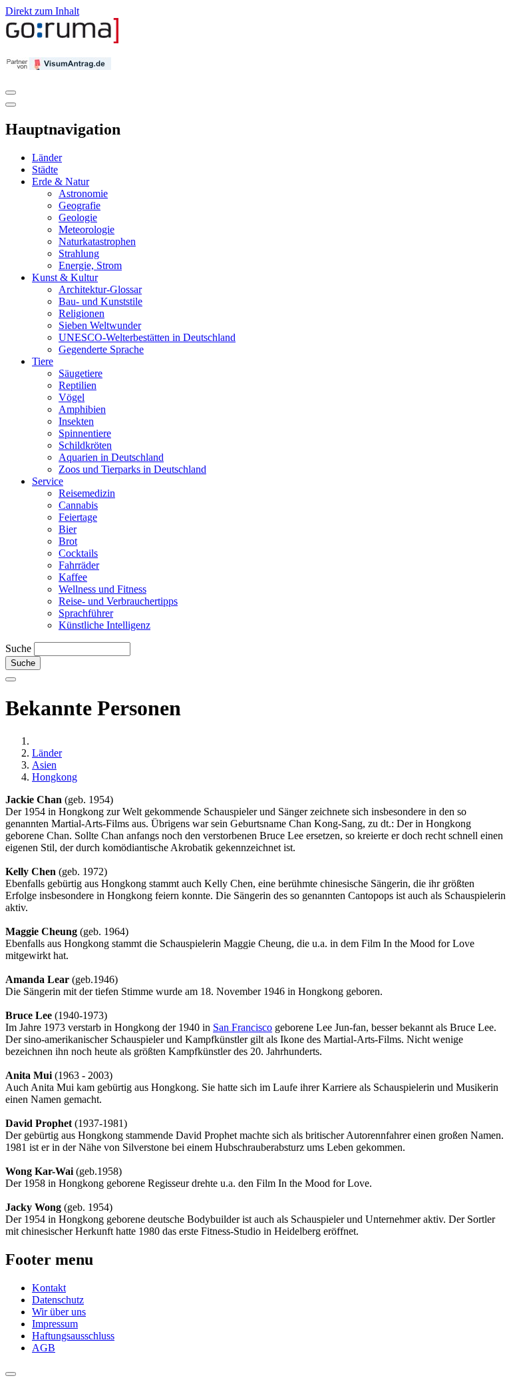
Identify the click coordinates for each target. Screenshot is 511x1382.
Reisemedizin (87, 493)
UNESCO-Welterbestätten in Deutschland (147, 337)
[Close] (10, 105)
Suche (18, 648)
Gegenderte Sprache (101, 349)
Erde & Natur (60, 181)
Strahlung (79, 253)
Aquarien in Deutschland (111, 457)
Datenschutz (58, 1299)
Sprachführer (86, 613)
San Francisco (242, 1027)
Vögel (72, 397)
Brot (68, 541)
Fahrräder (79, 565)
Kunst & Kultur (65, 277)
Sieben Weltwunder (100, 325)
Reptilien (77, 385)
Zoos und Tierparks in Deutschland (132, 469)
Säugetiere (80, 373)
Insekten (76, 421)
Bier (68, 529)
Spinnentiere (85, 433)
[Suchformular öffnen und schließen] (10, 679)
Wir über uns (59, 1311)
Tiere (42, 361)
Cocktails (78, 553)
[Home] (62, 40)
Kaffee (73, 577)
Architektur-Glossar (100, 289)
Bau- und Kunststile (100, 301)
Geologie (78, 217)
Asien (44, 765)
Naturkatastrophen (97, 241)
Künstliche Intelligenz (104, 625)
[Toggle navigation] (10, 93)
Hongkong (54, 777)
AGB (43, 1347)
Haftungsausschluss (73, 1335)
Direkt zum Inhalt (42, 11)
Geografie (79, 205)
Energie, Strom (90, 265)
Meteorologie (86, 229)
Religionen (81, 313)
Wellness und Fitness (102, 589)
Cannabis (78, 505)
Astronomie (83, 193)
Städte (45, 169)
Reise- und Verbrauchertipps (118, 601)
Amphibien (82, 409)
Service (47, 481)
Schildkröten (85, 445)
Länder (47, 157)
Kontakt (49, 1287)
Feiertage (78, 517)
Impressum (55, 1323)
